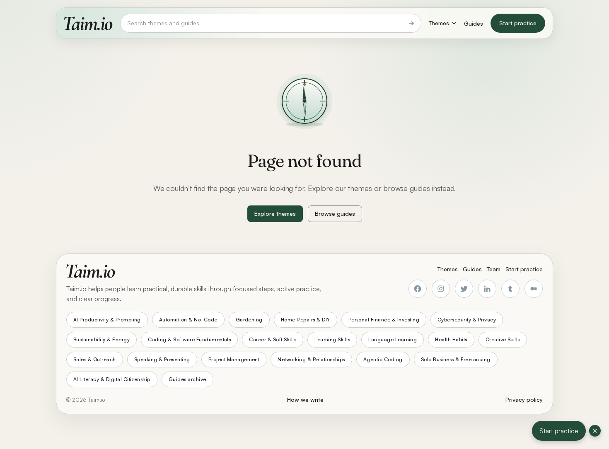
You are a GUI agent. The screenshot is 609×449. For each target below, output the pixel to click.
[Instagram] (441, 289)
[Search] (411, 23)
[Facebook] (417, 289)
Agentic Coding (383, 359)
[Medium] (533, 289)
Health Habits (451, 339)
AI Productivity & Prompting (107, 319)
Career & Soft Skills (272, 339)
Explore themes (275, 213)
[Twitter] (464, 289)
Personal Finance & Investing (383, 319)
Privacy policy (524, 399)
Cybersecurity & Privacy (466, 319)
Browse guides (335, 213)
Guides (473, 23)
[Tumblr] (510, 289)
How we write (305, 399)
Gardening (249, 319)
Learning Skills (332, 339)
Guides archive (187, 379)
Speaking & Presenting (162, 359)
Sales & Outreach (94, 359)
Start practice (517, 23)
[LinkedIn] (487, 289)
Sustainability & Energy (101, 339)
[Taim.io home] (88, 23)
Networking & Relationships (311, 359)
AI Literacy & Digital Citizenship (111, 379)
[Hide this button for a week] (595, 431)
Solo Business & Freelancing (456, 359)
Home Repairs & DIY (305, 319)
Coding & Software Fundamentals (189, 339)
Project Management (234, 359)
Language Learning (392, 339)
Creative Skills (503, 339)
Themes (439, 23)
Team (493, 269)
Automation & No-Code (188, 319)
